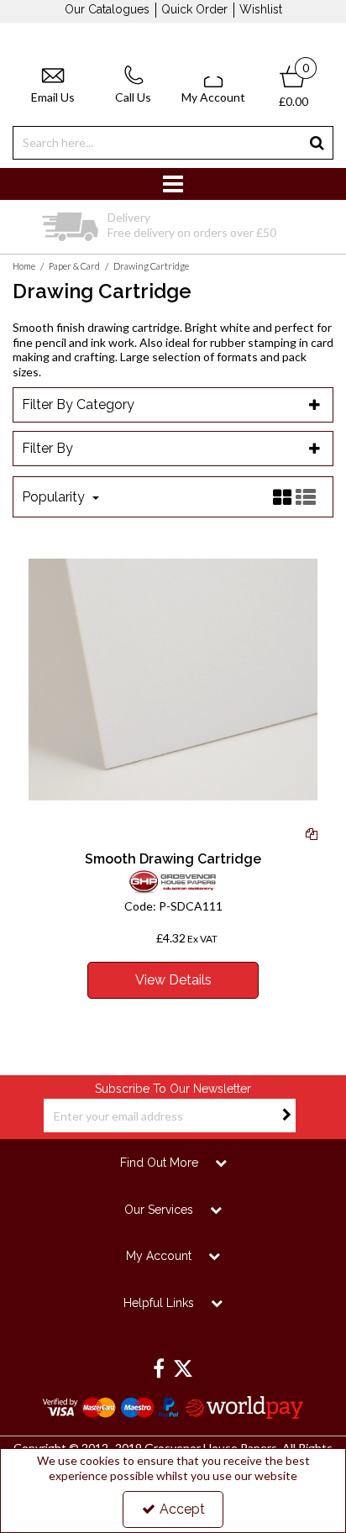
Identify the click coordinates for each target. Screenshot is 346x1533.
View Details (173, 980)
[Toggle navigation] (173, 184)
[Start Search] (317, 143)
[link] (158, 1369)
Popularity (55, 497)
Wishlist (260, 9)
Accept (182, 1509)
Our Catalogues (107, 9)
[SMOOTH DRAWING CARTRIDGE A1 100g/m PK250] (173, 677)
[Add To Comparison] (311, 833)
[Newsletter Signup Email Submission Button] (287, 1115)
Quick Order (194, 9)
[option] (172, 227)
